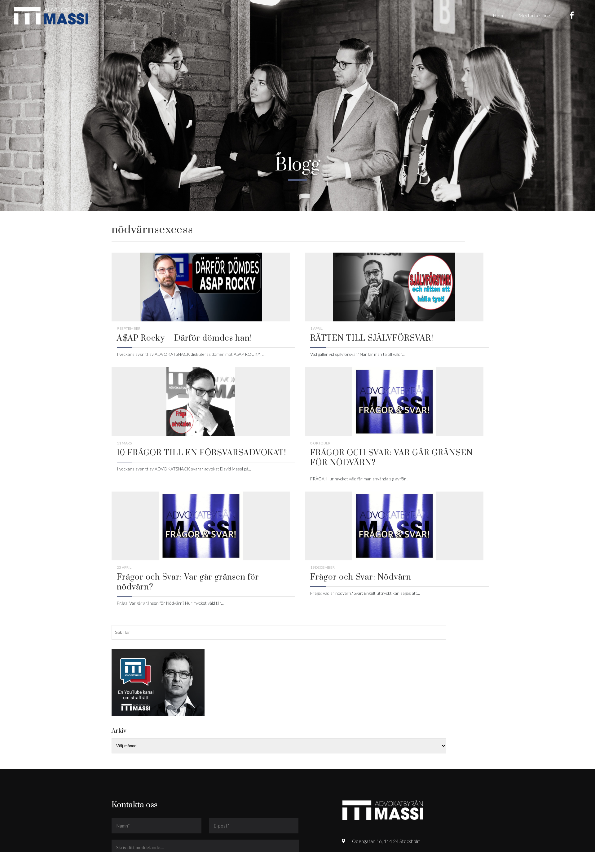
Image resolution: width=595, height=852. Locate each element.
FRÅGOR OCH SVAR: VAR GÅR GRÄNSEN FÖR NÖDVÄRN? (391, 458)
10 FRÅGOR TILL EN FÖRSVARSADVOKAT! (201, 453)
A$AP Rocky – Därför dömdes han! (184, 338)
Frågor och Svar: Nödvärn (360, 577)
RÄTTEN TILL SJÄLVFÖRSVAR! (371, 338)
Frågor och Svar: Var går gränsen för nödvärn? (188, 582)
